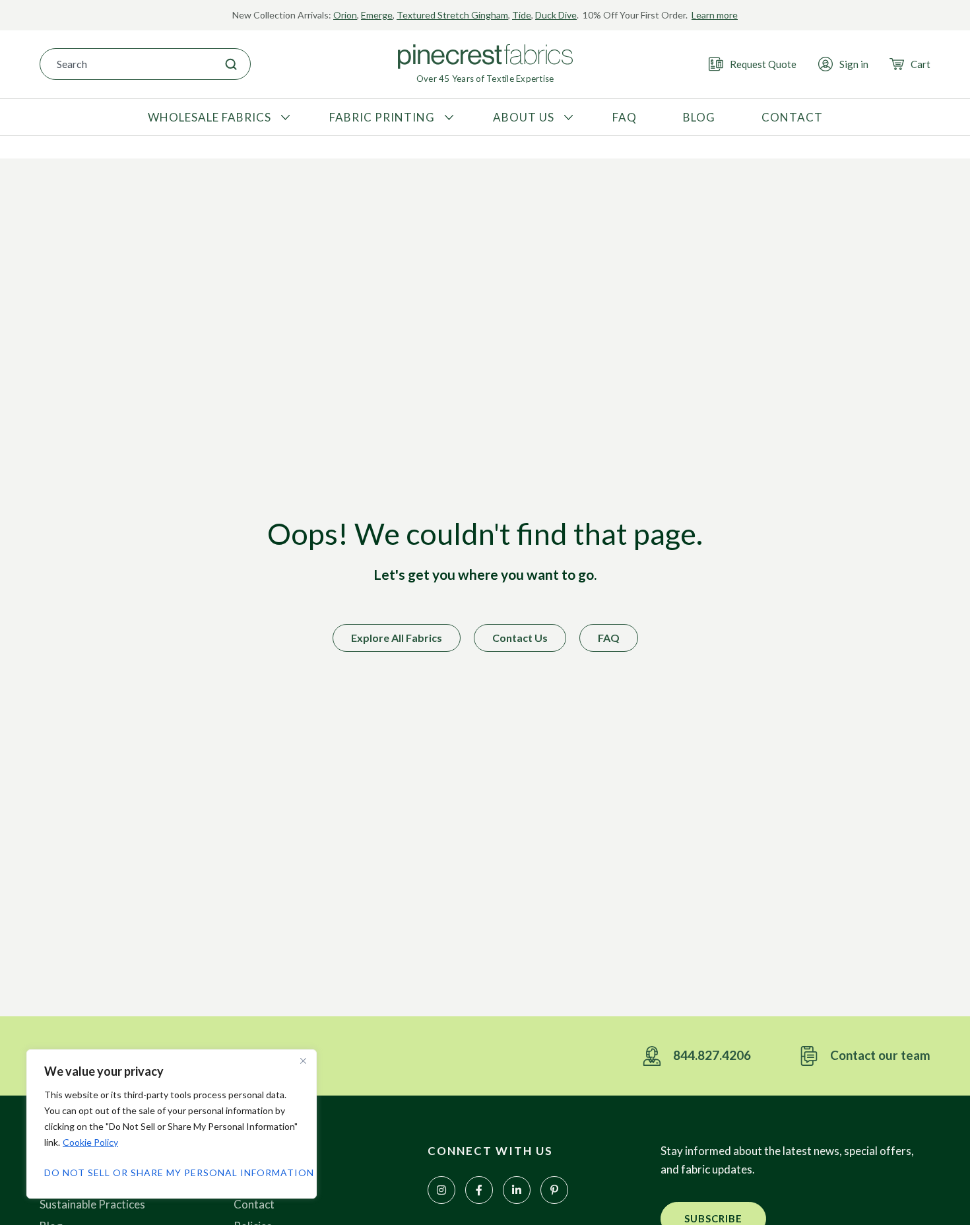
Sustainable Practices (92, 1204)
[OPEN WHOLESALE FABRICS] (284, 117)
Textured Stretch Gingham (452, 14)
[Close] (303, 1060)
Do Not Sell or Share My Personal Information (171, 1172)
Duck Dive (556, 14)
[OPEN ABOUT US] (567, 117)
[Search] (231, 64)
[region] (171, 1124)
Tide (521, 14)
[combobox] (126, 64)
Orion (345, 14)
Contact (254, 1204)
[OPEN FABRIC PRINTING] (447, 117)
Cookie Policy (90, 1142)
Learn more (715, 14)
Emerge (377, 14)
